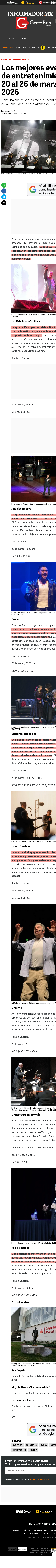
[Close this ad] (54, 1554)
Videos (14, 39)
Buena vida (17, 1445)
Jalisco (16, 1530)
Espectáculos (19, 1450)
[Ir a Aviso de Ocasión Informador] (12, 1)
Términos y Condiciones (39, 1479)
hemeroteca (33, 1537)
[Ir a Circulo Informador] (27, 1)
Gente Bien (6, 59)
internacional (40, 1530)
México (27, 1530)
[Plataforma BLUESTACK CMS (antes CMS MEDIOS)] (22, 1548)
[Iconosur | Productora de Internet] (12, 1548)
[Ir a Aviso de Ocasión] (24, 1509)
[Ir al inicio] (30, 14)
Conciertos (31, 1445)
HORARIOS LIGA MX (25, 48)
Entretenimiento (30, 1533)
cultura (46, 1533)
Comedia (33, 1450)
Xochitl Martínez (11, 111)
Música (43, 1445)
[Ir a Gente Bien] (42, 1)
